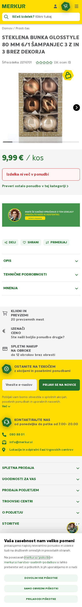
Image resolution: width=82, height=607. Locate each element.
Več (5, 406)
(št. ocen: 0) (62, 62)
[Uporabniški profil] (55, 6)
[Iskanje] (6, 17)
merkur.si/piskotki (37, 557)
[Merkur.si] (13, 6)
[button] (41, 104)
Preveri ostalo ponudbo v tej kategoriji (34, 186)
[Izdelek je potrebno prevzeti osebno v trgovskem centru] (68, 75)
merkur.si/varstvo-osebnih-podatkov (30, 562)
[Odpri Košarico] (65, 6)
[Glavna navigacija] (76, 6)
